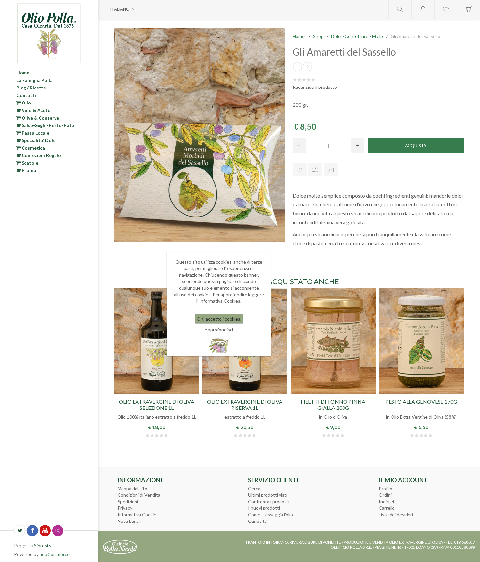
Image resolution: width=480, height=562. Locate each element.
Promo (28, 170)
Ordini (385, 495)
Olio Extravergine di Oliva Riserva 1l (244, 404)
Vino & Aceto (36, 110)
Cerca (254, 488)
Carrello (387, 508)
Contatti (26, 95)
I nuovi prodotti (264, 508)
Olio (26, 102)
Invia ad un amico (331, 169)
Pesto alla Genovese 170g (421, 401)
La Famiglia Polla (34, 80)
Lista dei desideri (396, 514)
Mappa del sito (132, 488)
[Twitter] (19, 530)
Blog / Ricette (31, 87)
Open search (400, 9)
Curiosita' (257, 521)
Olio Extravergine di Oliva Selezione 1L (156, 404)
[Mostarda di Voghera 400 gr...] (297, 66)
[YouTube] (45, 530)
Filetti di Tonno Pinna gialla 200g (333, 404)
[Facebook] (32, 530)
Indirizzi (386, 501)
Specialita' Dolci (38, 140)
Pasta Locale (35, 133)
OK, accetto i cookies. (219, 319)
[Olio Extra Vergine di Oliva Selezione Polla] (156, 341)
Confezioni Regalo (41, 155)
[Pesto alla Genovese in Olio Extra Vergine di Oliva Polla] (421, 341)
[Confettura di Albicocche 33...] (307, 66)
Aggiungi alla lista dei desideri (300, 169)
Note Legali (129, 521)
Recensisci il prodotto (315, 87)
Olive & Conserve (40, 117)
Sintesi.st (43, 545)
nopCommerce (55, 554)
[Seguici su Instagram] (57, 530)
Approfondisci (218, 329)
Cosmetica (33, 148)
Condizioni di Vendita (139, 495)
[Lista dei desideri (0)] (445, 9)
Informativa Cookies (138, 514)
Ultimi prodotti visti (267, 495)
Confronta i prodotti (268, 501)
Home (22, 72)
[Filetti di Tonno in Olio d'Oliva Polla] (333, 341)
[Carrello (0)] (468, 9)
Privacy (125, 508)
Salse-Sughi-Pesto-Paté (47, 125)
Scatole (29, 163)
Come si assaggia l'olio (270, 514)
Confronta (315, 169)
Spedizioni (128, 501)
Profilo (385, 488)
